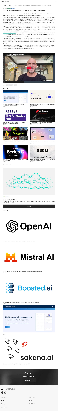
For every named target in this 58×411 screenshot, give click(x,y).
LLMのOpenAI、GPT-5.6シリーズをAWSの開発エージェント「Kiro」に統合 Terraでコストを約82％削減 (19, 240)
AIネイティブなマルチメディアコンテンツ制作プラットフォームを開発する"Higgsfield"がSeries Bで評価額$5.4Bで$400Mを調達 (14, 141)
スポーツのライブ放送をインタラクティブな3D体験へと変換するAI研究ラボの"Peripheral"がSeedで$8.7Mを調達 (41, 123)
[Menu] (56, 1)
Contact (3, 404)
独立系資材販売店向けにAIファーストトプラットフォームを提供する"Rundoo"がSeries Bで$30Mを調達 (42, 105)
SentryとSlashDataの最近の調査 (9, 33)
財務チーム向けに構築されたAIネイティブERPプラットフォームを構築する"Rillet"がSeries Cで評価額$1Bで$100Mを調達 (14, 123)
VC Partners (32, 397)
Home (5, 5)
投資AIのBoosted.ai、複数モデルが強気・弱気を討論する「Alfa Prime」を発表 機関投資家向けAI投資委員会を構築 (21, 302)
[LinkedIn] (5, 392)
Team (2, 400)
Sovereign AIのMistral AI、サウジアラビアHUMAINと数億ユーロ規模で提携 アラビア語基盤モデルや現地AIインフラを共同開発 (22, 271)
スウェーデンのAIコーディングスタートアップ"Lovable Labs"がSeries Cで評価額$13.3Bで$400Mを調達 (15, 160)
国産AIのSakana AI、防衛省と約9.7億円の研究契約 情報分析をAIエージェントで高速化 (16, 363)
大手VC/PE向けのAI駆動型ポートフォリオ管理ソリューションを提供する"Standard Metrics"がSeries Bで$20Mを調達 (14, 105)
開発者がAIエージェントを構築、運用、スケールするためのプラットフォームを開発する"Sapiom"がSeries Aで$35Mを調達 (42, 160)
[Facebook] (2, 392)
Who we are (4, 397)
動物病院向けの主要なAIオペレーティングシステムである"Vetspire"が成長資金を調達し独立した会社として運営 (42, 141)
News (10, 5)
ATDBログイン (31, 403)
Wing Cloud (5, 13)
